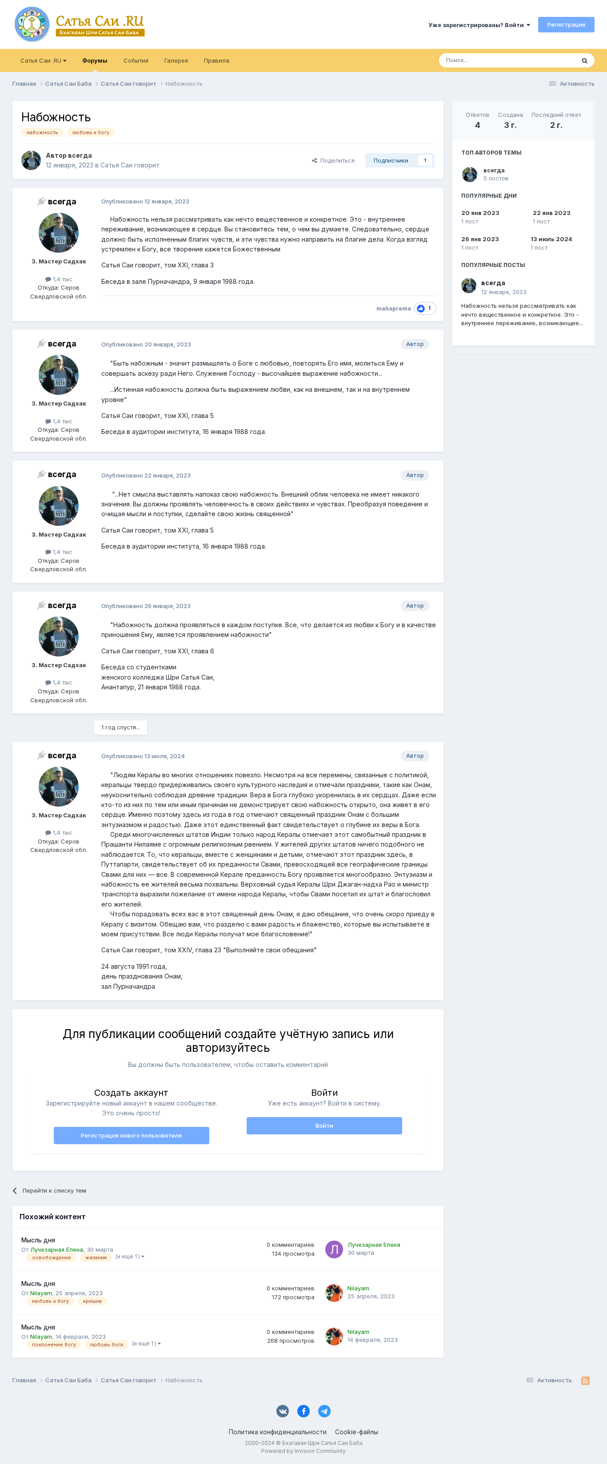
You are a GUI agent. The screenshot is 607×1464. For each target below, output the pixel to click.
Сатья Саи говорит (130, 165)
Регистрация (566, 24)
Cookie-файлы (356, 1432)
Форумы (95, 60)
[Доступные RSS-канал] (585, 1380)
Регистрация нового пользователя (131, 1135)
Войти (324, 1125)
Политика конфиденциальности (278, 1432)
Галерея (176, 60)
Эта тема (551, 60)
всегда (494, 170)
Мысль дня (38, 1240)
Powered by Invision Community (303, 1451)
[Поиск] (585, 60)
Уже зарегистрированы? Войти (477, 24)
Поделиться (336, 160)
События (136, 60)
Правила (216, 60)
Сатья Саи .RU (41, 60)
